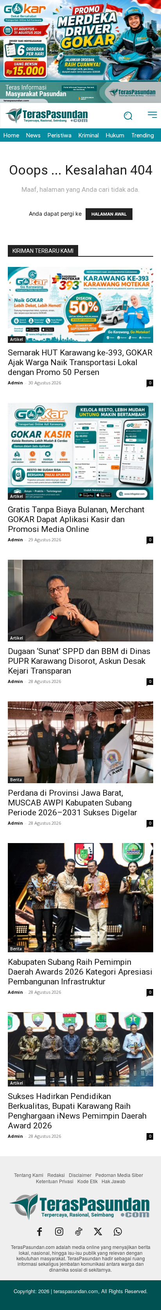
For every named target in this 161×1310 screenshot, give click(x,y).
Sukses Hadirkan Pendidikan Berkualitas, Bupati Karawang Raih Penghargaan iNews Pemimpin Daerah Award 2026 (77, 1111)
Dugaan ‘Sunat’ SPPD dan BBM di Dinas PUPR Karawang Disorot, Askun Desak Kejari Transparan (79, 661)
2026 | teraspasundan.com (68, 1291)
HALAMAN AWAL (109, 214)
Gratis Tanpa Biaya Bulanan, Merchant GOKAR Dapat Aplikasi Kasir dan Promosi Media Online (76, 519)
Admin (15, 383)
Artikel (16, 339)
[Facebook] (39, 1232)
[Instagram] (59, 1232)
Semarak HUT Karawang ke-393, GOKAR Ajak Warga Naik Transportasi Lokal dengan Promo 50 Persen (80, 362)
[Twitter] (98, 1232)
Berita (16, 779)
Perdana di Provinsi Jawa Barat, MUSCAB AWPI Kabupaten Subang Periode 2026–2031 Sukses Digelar (72, 802)
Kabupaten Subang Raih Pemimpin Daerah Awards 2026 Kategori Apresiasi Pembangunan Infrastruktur (80, 971)
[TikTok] (78, 1232)
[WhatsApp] (117, 1232)
